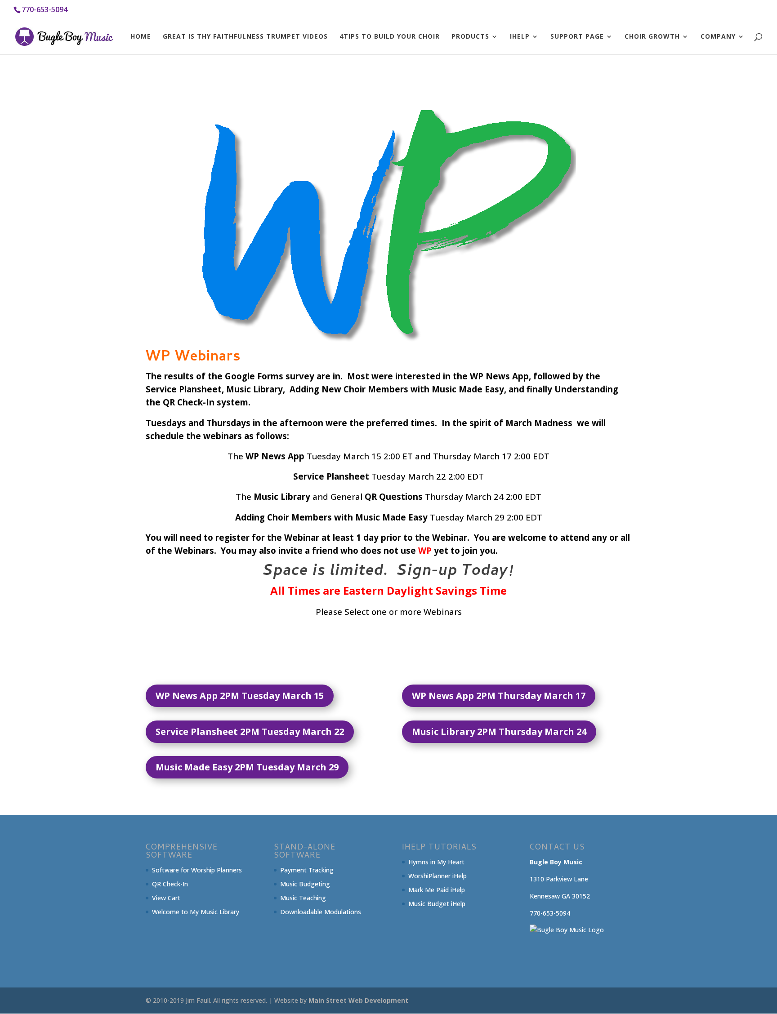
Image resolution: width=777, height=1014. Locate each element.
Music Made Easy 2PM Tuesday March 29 (247, 767)
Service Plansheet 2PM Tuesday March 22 (250, 731)
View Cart (166, 898)
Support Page (577, 36)
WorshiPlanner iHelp (437, 876)
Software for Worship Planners (197, 870)
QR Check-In (170, 884)
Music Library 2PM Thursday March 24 (499, 731)
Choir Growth (652, 36)
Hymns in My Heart (436, 862)
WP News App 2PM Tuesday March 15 (240, 695)
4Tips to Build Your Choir (389, 36)
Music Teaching (303, 898)
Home (140, 36)
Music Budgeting (305, 884)
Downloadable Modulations (320, 911)
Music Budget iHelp (436, 903)
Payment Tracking (307, 870)
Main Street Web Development (358, 1000)
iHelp (520, 36)
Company (718, 36)
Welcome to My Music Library (195, 911)
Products (470, 36)
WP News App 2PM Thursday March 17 (498, 695)
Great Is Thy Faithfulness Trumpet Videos (245, 36)
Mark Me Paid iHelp (436, 889)
